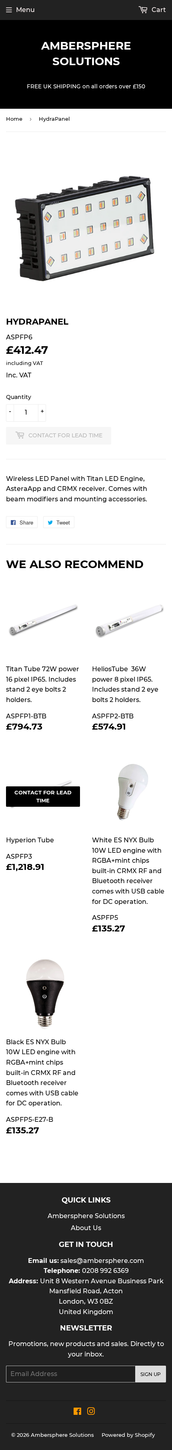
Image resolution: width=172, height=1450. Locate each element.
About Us (86, 1228)
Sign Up (150, 1374)
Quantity (18, 397)
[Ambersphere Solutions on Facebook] (77, 1412)
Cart (158, 10)
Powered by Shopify (128, 1435)
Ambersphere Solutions (86, 53)
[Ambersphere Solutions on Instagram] (91, 1412)
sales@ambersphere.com (102, 1261)
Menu (25, 10)
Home (14, 119)
